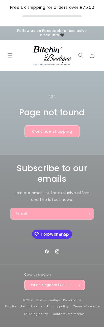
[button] (10, 55)
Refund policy (31, 306)
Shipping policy (36, 314)
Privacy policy (58, 306)
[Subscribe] (88, 214)
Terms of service (86, 306)
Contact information (69, 314)
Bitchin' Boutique (49, 300)
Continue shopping (52, 131)
